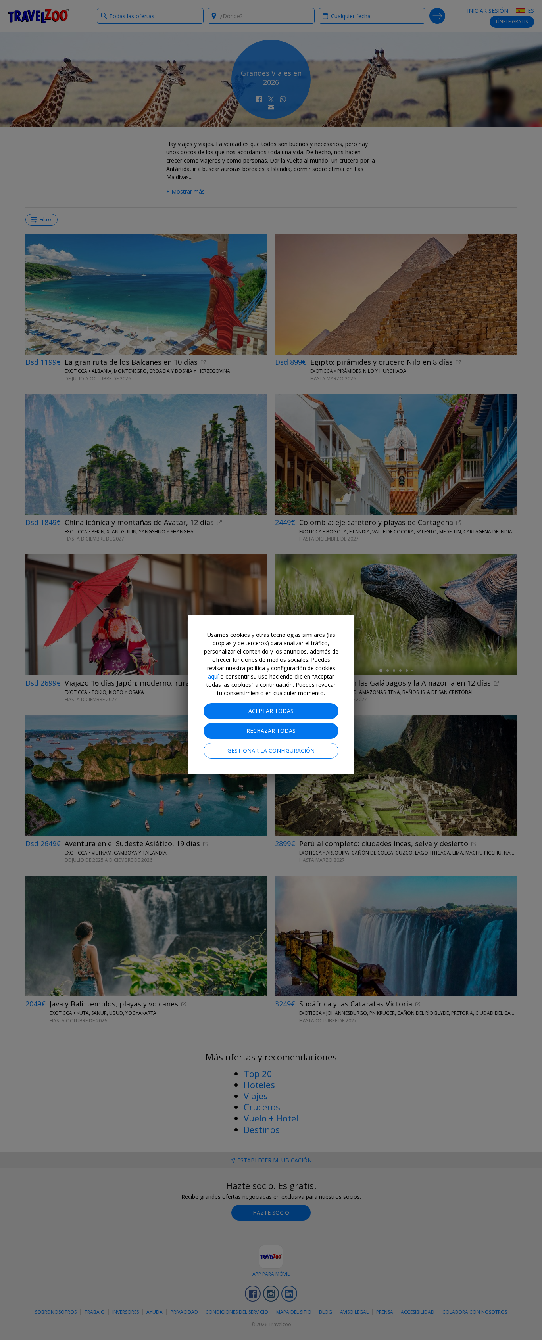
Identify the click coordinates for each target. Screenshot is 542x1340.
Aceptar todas (271, 711)
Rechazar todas (271, 730)
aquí (213, 676)
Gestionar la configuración (271, 750)
